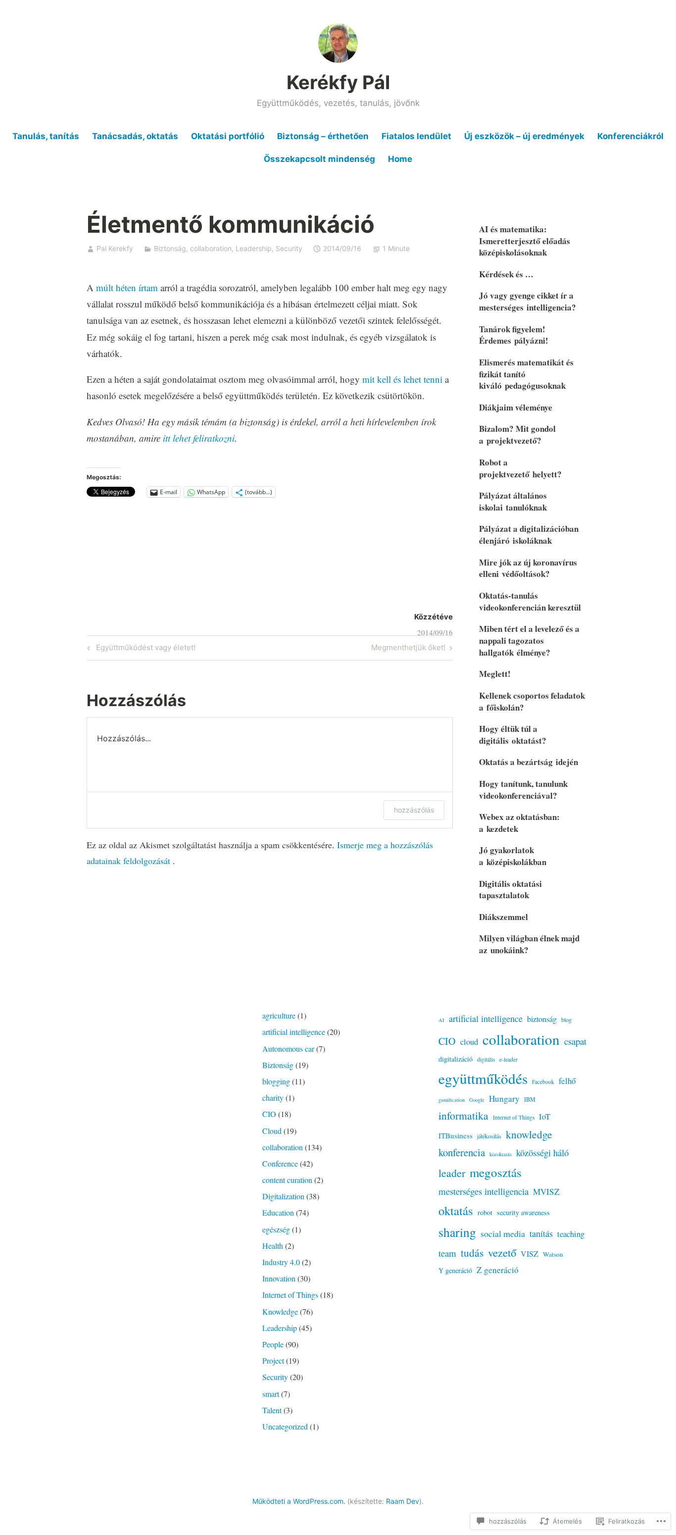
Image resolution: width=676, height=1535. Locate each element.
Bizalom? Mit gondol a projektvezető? (517, 434)
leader (451, 1173)
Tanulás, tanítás (45, 136)
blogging (276, 1081)
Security (289, 248)
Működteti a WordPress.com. (298, 1501)
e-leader (508, 1059)
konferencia (461, 1152)
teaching (570, 1233)
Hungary (504, 1098)
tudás (472, 1252)
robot (485, 1212)
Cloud (272, 1131)
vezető (502, 1252)
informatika (463, 1115)
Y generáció (455, 1270)
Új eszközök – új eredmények (524, 136)
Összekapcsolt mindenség (319, 159)
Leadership (254, 248)
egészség (276, 1229)
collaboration (211, 248)
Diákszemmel (503, 917)
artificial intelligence (293, 1031)
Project (273, 1360)
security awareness (523, 1212)
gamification (451, 1099)
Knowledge (280, 1311)
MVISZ (546, 1191)
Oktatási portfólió (227, 136)
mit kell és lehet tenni (402, 379)
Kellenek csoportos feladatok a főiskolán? (532, 701)
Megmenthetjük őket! (408, 649)
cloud (469, 1041)
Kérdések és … (506, 274)
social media (503, 1233)
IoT (544, 1116)
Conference (280, 1163)
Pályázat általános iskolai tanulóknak (513, 501)
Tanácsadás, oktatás (135, 136)
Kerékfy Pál (338, 82)
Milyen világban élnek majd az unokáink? (529, 944)
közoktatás (500, 1154)
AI (441, 1020)
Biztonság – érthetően (323, 136)
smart (270, 1393)
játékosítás (489, 1136)
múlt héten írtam (127, 287)
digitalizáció (455, 1059)
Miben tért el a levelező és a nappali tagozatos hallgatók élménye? (529, 640)
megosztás (496, 1172)
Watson (553, 1254)
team (447, 1253)
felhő (567, 1080)
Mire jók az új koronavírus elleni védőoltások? (528, 568)
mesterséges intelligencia (483, 1191)
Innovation (278, 1278)
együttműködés (483, 1078)
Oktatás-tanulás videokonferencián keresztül (530, 601)
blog (566, 1019)
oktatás (455, 1210)
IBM (529, 1099)
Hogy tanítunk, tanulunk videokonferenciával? (523, 789)
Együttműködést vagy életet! (140, 649)
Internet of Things (290, 1294)
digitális (486, 1059)
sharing (457, 1232)
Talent (272, 1410)
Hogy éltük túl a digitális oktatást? (512, 734)
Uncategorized (285, 1426)
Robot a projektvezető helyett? (520, 468)
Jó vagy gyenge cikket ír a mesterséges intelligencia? (527, 301)
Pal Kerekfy (115, 248)
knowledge (529, 1134)
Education (278, 1212)
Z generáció (498, 1270)
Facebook (543, 1081)
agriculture (278, 1015)
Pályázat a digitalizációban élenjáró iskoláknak (529, 534)
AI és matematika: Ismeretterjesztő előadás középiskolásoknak (524, 241)
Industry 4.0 (281, 1262)
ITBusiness (455, 1135)
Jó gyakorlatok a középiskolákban (512, 856)
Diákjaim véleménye (515, 407)
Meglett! (495, 673)
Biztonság (170, 248)
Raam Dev (402, 1501)
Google (476, 1099)
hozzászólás (414, 810)
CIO (269, 1114)
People (273, 1344)
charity (273, 1097)
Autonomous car (288, 1048)
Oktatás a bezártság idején (528, 762)
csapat (575, 1041)
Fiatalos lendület (416, 136)
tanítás (541, 1233)
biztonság (542, 1019)
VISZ (529, 1253)
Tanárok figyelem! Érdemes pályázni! (513, 335)
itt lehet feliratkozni (199, 438)
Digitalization (283, 1196)
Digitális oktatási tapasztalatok (510, 889)
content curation (287, 1180)
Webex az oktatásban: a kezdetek (519, 823)
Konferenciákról (630, 136)
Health (272, 1245)
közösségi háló (542, 1152)
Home (400, 159)
